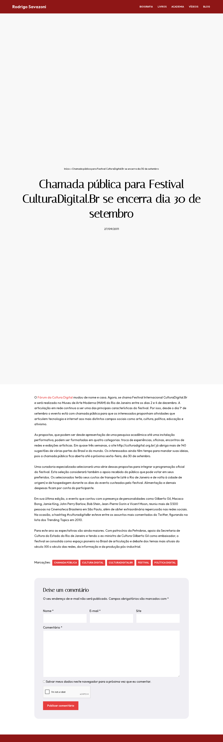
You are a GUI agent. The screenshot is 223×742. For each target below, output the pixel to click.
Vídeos (193, 6)
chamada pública (65, 562)
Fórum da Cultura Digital (55, 397)
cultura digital (92, 562)
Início (67, 168)
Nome (48, 611)
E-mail (95, 611)
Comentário (52, 627)
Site (138, 611)
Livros (162, 6)
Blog (206, 6)
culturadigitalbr (121, 562)
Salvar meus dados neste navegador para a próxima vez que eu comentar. (98, 682)
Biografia (146, 6)
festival (143, 562)
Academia (177, 6)
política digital (165, 562)
